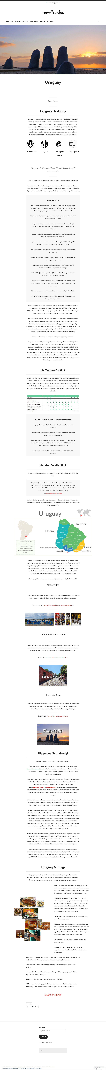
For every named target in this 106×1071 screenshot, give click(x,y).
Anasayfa (9, 21)
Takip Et (43, 1036)
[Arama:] (53, 1050)
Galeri (42, 21)
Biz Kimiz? (50, 21)
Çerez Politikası (39, 1068)
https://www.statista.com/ (58, 493)
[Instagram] (98, 21)
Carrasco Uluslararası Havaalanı (35, 769)
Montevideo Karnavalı (67, 605)
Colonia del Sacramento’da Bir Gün (57, 657)
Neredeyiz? (34, 21)
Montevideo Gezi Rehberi (51, 605)
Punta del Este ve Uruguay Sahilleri (57, 716)
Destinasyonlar (20, 21)
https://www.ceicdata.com (50, 493)
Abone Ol (42, 1027)
